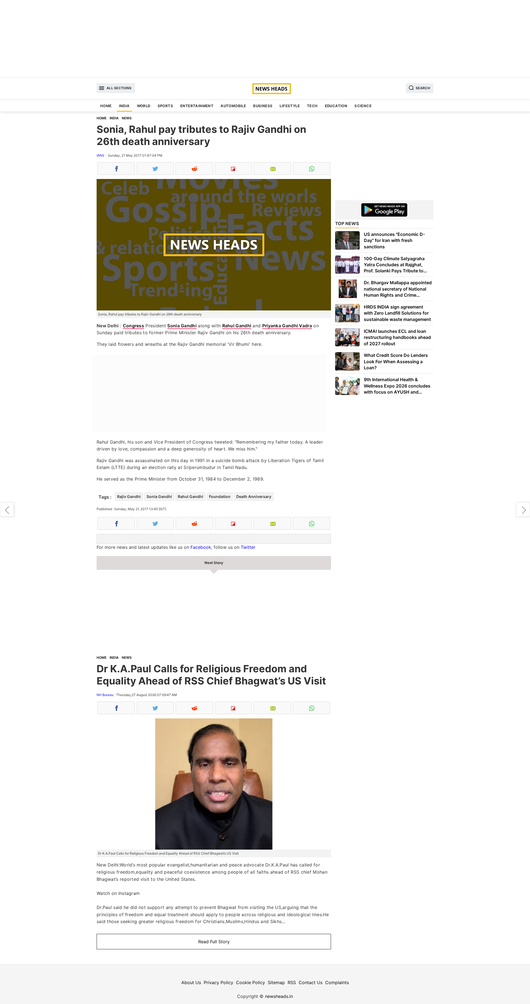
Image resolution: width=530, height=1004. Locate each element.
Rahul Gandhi (236, 325)
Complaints (337, 982)
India (124, 106)
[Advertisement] (265, 38)
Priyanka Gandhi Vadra (287, 325)
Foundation (219, 496)
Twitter (248, 547)
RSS (292, 982)
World (143, 106)
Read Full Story (214, 941)
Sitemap (276, 982)
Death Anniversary (253, 496)
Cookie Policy (250, 982)
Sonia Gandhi (182, 325)
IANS (100, 155)
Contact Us (310, 982)
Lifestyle (290, 106)
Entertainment (196, 106)
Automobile (233, 106)
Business (262, 106)
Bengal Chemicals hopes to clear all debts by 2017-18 (7, 509)
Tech (312, 106)
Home (106, 106)
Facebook (200, 547)
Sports (165, 106)
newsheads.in (279, 996)
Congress (133, 325)
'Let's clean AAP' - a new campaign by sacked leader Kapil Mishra (523, 509)
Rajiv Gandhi (129, 496)
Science (363, 106)
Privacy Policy (218, 982)
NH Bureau (105, 695)
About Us (191, 982)
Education (336, 106)
